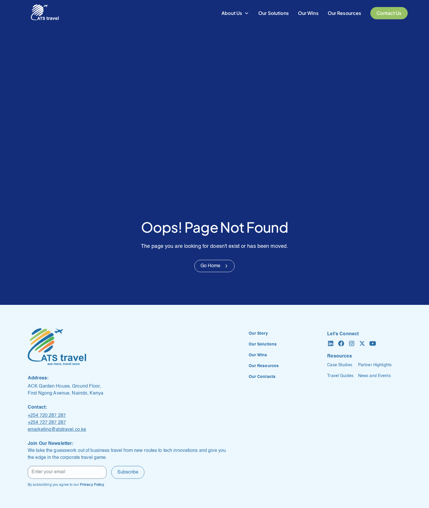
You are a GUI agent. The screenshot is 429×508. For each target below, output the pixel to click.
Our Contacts (262, 377)
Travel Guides (340, 376)
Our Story (258, 333)
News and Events (374, 376)
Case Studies (339, 365)
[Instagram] (351, 343)
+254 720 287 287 (47, 415)
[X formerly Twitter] (362, 343)
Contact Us (388, 13)
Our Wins (308, 13)
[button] (235, 13)
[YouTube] (372, 343)
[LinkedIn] (330, 343)
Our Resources (344, 13)
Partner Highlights (375, 365)
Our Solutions (273, 13)
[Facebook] (341, 343)
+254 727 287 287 (47, 422)
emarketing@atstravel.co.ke (57, 429)
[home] (45, 13)
